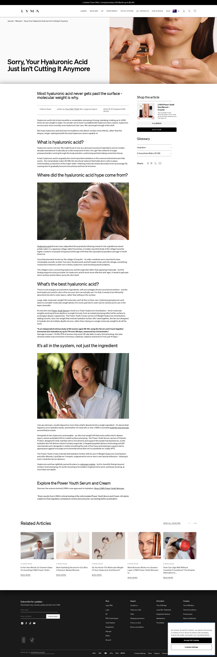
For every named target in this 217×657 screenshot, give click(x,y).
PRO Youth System (112, 618)
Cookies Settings (140, 653)
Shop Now (156, 130)
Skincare (108, 631)
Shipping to (25, 652)
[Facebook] (26, 623)
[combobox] (176, 11)
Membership (160, 618)
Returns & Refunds (189, 618)
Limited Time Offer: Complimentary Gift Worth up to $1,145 (108, 2)
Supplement (110, 627)
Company (186, 601)
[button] (154, 147)
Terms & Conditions (189, 610)
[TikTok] (30, 623)
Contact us (134, 605)
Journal (10, 21)
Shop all (108, 640)
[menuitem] (112, 622)
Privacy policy (187, 614)
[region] (191, 639)
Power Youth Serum (60, 310)
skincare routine (88, 464)
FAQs (132, 614)
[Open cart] (194, 11)
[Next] (194, 523)
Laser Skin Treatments (163, 610)
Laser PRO (109, 605)
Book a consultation (137, 627)
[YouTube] (34, 623)
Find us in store (135, 623)
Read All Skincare (172, 523)
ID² (107, 614)
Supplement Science (163, 614)
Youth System (110, 623)
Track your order (135, 610)
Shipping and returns (137, 618)
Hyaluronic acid (44, 246)
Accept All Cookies (191, 640)
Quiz (168, 11)
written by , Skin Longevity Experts (77, 109)
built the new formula (119, 427)
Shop (107, 601)
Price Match (160, 623)
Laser (107, 610)
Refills (108, 636)
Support (133, 601)
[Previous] (189, 523)
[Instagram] (22, 623)
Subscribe (53, 616)
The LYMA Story (188, 605)
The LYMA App (161, 605)
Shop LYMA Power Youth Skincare (109, 488)
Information (160, 601)
